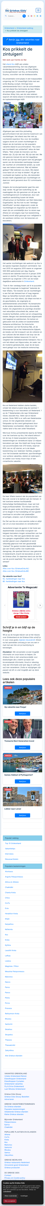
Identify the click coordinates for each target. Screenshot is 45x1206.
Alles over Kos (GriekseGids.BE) (16, 571)
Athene (7, 1134)
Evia (7, 908)
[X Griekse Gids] (28, 16)
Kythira (8, 945)
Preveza (8, 1008)
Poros (7, 1003)
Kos (6, 935)
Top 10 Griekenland (13, 843)
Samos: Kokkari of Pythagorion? (18, 775)
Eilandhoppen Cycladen (14, 1081)
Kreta (7, 940)
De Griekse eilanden (12, 1106)
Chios (7, 898)
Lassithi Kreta (10, 950)
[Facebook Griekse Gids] (37, 16)
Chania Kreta (10, 892)
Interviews (9, 854)
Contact (7, 1175)
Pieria (7, 998)
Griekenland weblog (25, 28)
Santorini (8, 1024)
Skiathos (8, 1029)
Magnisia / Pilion (12, 966)
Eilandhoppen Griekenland (15, 1079)
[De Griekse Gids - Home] (15, 10)
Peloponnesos (10, 1122)
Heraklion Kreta (11, 913)
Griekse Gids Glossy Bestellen (16, 1097)
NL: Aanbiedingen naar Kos (14, 579)
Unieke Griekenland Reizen (15, 1076)
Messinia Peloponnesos (14, 971)
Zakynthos (9, 1050)
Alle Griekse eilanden (13, 1056)
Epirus (7, 1125)
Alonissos (9, 871)
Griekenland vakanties (13, 1084)
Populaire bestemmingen (14, 1109)
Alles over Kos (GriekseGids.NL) (16, 568)
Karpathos (9, 924)
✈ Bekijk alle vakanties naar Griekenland (22, 41)
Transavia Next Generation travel (19, 741)
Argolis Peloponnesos (14, 877)
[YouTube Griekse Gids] (31, 16)
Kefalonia (9, 929)
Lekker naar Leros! (12, 809)
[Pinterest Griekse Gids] (40, 16)
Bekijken (22, 713)
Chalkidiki (9, 887)
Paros (7, 987)
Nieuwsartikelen (11, 859)
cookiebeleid (7, 1191)
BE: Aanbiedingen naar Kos (14, 581)
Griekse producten (12, 1167)
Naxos (7, 982)
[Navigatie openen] (38, 10)
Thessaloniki (10, 1045)
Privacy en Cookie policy (14, 1178)
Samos (7, 1152)
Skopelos (9, 1035)
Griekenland (9, 28)
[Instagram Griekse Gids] (34, 16)
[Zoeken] (24, 16)
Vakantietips (10, 848)
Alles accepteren (10, 1201)
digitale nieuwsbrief (27, 640)
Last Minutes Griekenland (14, 1089)
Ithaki (7, 919)
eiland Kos (10, 64)
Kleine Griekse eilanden (14, 1114)
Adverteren (9, 1099)
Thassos (8, 1040)
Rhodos (8, 1019)
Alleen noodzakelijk (11, 1196)
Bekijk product (21, 617)
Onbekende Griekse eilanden (16, 1112)
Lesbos (8, 961)
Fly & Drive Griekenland (14, 1086)
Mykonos (9, 977)
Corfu (7, 903)
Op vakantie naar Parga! (15, 707)
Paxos (7, 992)
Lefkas (7, 956)
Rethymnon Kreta (12, 1013)
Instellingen (24, 1196)
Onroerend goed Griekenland (16, 1165)
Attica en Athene (12, 882)
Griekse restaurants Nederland (17, 1162)
